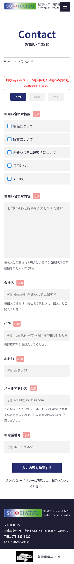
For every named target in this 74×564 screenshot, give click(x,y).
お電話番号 (17, 434)
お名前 (13, 358)
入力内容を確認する (37, 467)
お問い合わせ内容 (21, 196)
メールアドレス (20, 388)
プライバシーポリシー (19, 480)
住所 (12, 323)
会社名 (13, 282)
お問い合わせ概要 (21, 113)
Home (7, 61)
